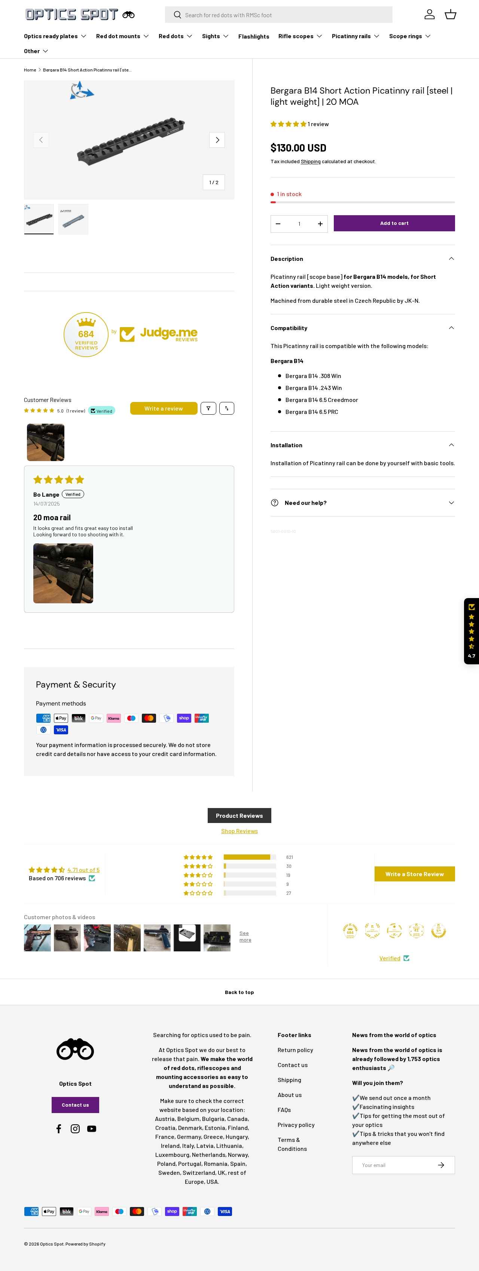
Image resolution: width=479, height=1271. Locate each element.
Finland (238, 1127)
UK (221, 1172)
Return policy (295, 1049)
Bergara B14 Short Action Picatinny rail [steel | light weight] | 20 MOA (88, 69)
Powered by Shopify (85, 1243)
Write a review (163, 408)
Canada (237, 1118)
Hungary (237, 1136)
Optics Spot (52, 1243)
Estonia (215, 1127)
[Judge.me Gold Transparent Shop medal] (394, 931)
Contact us (75, 1104)
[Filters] (208, 408)
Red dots (171, 35)
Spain (237, 1163)
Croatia (165, 1127)
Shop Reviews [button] (239, 830)
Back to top (239, 992)
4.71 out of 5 (83, 869)
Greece (213, 1136)
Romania (216, 1163)
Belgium (188, 1118)
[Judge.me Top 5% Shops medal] (438, 931)
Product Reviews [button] (239, 815)
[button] (289, 123)
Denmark (190, 1127)
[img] (64, 870)
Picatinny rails (351, 35)
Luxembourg (172, 1154)
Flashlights (253, 36)
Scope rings (405, 35)
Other (32, 50)
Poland (166, 1163)
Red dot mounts (118, 35)
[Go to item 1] (45, 442)
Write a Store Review (414, 873)
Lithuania (229, 1145)
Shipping (311, 161)
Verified (389, 957)
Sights (211, 35)
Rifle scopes (296, 35)
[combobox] (279, 14)
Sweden (169, 1172)
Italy (188, 1145)
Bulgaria (213, 1118)
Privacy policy (296, 1124)
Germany (189, 1136)
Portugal (189, 1163)
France (164, 1136)
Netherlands (208, 1154)
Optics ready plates (51, 35)
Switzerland (199, 1172)
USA (212, 1181)
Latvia (205, 1145)
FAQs (284, 1109)
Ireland (170, 1145)
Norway (238, 1154)
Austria (165, 1118)
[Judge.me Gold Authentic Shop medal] (372, 931)
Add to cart (394, 223)
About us (290, 1094)
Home (30, 69)
